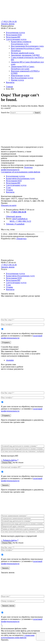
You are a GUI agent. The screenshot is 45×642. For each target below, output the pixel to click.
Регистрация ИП (13, 37)
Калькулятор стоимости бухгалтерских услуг (21, 43)
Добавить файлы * (9, 460)
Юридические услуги (20, 75)
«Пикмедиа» (21, 238)
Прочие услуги (17, 80)
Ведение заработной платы (22, 53)
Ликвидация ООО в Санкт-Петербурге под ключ (22, 67)
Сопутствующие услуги (16, 39)
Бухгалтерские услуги (15, 32)
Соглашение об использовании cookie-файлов (20, 172)
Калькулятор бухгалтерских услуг (20, 178)
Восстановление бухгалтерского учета (27, 46)
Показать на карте (8, 205)
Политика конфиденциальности (17, 168)
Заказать (5, 485)
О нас (8, 187)
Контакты (10, 82)
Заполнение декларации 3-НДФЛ (25, 55)
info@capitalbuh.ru (20, 219)
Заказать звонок (7, 24)
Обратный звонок (13, 216)
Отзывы (9, 190)
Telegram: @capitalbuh (15, 224)
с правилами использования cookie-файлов (17, 636)
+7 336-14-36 (9, 21)
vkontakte (10, 360)
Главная (9, 87)
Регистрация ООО (14, 35)
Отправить (6, 342)
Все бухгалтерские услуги (22, 78)
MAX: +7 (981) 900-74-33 (20, 221)
